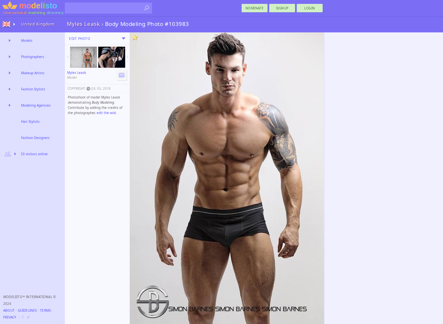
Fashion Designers (35, 137)
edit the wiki (106, 112)
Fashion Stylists (33, 89)
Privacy (9, 317)
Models (26, 40)
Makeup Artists (32, 73)
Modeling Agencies (36, 105)
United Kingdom (37, 24)
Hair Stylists (30, 121)
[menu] (123, 38)
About (9, 310)
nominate (254, 8)
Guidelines (27, 310)
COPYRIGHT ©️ (78, 88)
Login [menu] (309, 8)
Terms (45, 310)
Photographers (32, 56)
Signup (282, 8)
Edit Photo (79, 38)
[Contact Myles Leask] (121, 75)
